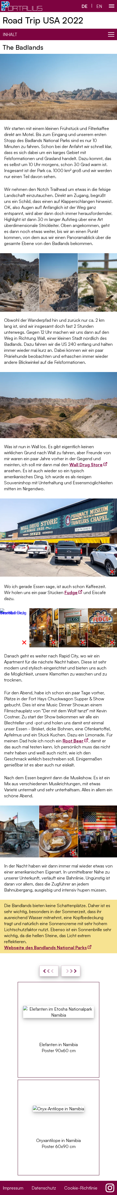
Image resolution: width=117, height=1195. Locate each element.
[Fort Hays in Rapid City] (19, 831)
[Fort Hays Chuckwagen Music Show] (97, 831)
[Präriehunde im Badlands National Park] (97, 282)
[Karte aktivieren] (112, 572)
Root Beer (73, 740)
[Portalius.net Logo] (22, 6)
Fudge (71, 592)
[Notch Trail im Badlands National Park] (19, 282)
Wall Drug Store (86, 464)
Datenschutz (44, 1188)
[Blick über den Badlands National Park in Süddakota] (58, 282)
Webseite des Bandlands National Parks (45, 947)
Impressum (13, 1188)
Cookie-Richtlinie (80, 1188)
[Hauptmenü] (111, 6)
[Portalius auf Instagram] (110, 1188)
